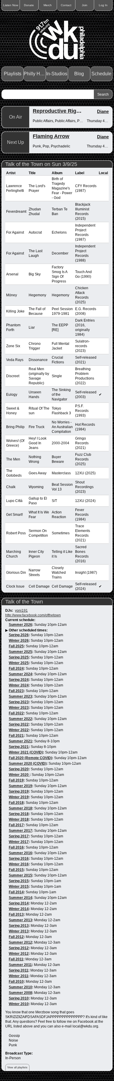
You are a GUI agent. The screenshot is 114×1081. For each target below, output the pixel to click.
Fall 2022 (16, 713)
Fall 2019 (16, 780)
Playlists (12, 73)
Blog (79, 73)
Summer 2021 (20, 741)
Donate (29, 5)
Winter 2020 (19, 775)
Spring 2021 (19, 747)
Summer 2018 (20, 808)
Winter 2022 (19, 730)
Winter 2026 (19, 640)
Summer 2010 (20, 987)
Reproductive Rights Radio (66, 111)
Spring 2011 (18, 970)
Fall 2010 (16, 981)
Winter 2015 (19, 886)
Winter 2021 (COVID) (26, 752)
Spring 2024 (19, 680)
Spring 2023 (19, 702)
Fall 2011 (16, 959)
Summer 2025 (20, 652)
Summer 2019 (20, 786)
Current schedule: (20, 620)
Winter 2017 (19, 842)
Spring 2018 (19, 814)
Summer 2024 (20, 674)
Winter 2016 (19, 864)
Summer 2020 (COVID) (27, 763)
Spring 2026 (19, 635)
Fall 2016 (16, 847)
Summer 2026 (20, 625)
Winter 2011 (18, 976)
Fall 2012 (16, 937)
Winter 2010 (19, 1004)
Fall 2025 (16, 646)
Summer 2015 (20, 875)
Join (84, 5)
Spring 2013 (19, 926)
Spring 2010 (19, 998)
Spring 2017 (19, 836)
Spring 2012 (19, 948)
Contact (66, 5)
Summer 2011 (20, 965)
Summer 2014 (20, 898)
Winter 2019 (19, 797)
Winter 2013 (19, 931)
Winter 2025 (19, 663)
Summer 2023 (20, 696)
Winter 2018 (19, 819)
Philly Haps (35, 73)
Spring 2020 (19, 769)
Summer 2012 (20, 942)
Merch (48, 5)
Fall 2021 (16, 736)
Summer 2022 (20, 719)
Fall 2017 (16, 825)
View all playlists (17, 1067)
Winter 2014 (19, 909)
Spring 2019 (19, 791)
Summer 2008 (20, 993)
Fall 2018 (16, 803)
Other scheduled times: (28, 630)
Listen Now (10, 5)
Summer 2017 (20, 831)
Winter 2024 (19, 685)
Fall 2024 (16, 668)
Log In (103, 5)
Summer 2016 (20, 853)
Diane (103, 111)
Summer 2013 (20, 920)
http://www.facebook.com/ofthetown (33, 615)
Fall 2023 (16, 691)
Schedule (101, 73)
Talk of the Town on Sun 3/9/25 (41, 164)
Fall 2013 (16, 914)
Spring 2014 (19, 903)
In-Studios (56, 73)
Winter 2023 (19, 708)
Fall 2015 (16, 870)
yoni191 (21, 610)
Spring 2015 (19, 881)
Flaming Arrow (51, 136)
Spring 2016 (19, 859)
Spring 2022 (19, 724)
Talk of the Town (24, 602)
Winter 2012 (19, 954)
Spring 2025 (19, 657)
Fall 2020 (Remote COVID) (30, 758)
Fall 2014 (16, 892)
